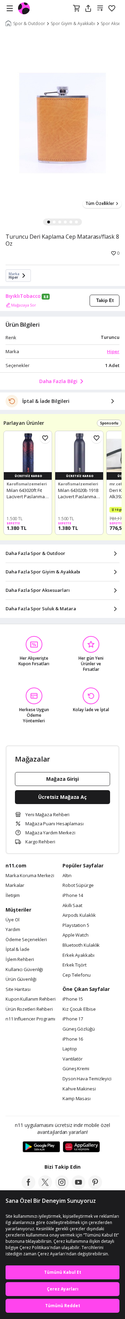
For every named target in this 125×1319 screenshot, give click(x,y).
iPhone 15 (72, 999)
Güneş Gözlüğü (78, 1029)
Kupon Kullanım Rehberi (31, 999)
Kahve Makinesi (79, 1089)
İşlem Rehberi (20, 959)
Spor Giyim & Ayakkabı (73, 23)
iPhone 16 (72, 1039)
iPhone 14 (72, 895)
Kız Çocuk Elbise (79, 1009)
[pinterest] (95, 1187)
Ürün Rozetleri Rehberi (29, 1009)
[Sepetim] (76, 8)
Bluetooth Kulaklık (81, 945)
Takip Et (105, 300)
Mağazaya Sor (23, 305)
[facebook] (28, 1187)
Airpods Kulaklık (79, 915)
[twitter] (45, 1187)
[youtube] (78, 1187)
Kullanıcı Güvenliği (24, 969)
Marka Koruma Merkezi (30, 876)
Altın (67, 876)
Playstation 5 (75, 925)
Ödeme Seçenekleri (26, 940)
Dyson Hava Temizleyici (86, 1079)
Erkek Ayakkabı (78, 955)
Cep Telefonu (76, 975)
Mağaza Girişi (62, 779)
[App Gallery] (81, 1147)
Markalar (15, 885)
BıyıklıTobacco (23, 296)
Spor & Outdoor (29, 23)
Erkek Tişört (74, 965)
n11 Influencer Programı (30, 1019)
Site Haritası (18, 989)
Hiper (113, 351)
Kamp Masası (76, 1099)
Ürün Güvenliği (21, 979)
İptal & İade (18, 949)
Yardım (13, 929)
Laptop (69, 1049)
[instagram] (62, 1187)
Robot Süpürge (78, 885)
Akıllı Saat (72, 905)
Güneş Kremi (75, 1069)
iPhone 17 (72, 1019)
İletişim (13, 895)
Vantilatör (72, 1059)
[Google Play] (41, 1147)
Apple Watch (75, 935)
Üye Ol (12, 920)
